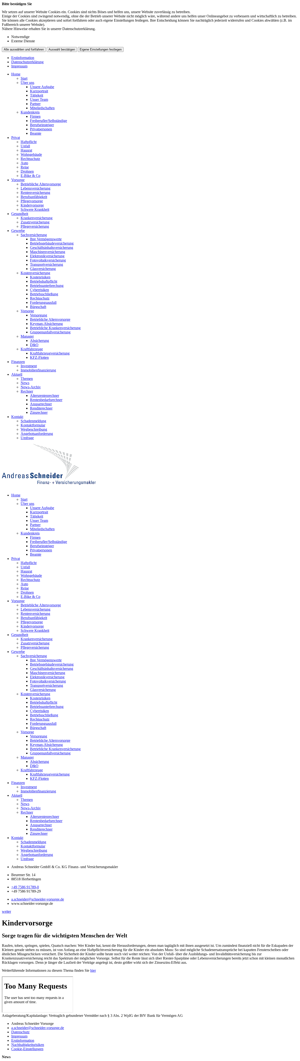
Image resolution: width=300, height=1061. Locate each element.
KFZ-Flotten (39, 357)
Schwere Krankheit (35, 209)
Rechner (27, 391)
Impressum (19, 66)
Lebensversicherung (35, 188)
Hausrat (26, 150)
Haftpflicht (29, 142)
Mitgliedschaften (42, 108)
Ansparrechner (41, 404)
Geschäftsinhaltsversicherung (51, 248)
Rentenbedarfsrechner (46, 400)
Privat (15, 138)
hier (93, 970)
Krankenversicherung (36, 218)
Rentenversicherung (35, 193)
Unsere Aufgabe (42, 87)
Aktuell (16, 374)
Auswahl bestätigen (62, 49)
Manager (27, 336)
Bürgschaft (38, 307)
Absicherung (39, 341)
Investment (29, 366)
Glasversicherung (43, 269)
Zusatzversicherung (35, 222)
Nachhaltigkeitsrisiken (27, 1045)
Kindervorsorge (32, 205)
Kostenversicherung (35, 273)
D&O (34, 345)
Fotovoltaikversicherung (48, 260)
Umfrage (27, 438)
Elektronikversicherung (47, 256)
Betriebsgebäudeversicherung (52, 243)
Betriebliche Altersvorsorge (41, 184)
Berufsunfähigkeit (34, 197)
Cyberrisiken (39, 290)
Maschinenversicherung (47, 252)
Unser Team (39, 99)
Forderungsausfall (43, 302)
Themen (27, 379)
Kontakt (17, 417)
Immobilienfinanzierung (38, 370)
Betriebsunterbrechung (47, 286)
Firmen (35, 116)
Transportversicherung (46, 264)
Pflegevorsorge (32, 201)
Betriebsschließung (44, 294)
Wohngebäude (31, 154)
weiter (6, 911)
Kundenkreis (30, 112)
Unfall (25, 146)
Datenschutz (20, 1032)
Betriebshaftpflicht (43, 281)
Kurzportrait (39, 91)
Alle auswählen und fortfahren (24, 49)
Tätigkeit (36, 95)
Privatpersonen (41, 129)
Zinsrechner (39, 412)
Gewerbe (18, 231)
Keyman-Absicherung (46, 324)
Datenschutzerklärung (27, 62)
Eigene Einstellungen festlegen (101, 49)
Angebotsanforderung (37, 434)
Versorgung (38, 315)
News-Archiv (31, 387)
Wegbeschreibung (34, 429)
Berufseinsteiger (42, 125)
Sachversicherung (34, 235)
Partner (35, 104)
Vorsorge (18, 180)
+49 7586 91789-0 (25, 887)
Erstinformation (22, 58)
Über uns (27, 83)
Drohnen (27, 171)
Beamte (35, 133)
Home (15, 74)
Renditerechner (41, 408)
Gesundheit (19, 214)
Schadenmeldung (33, 421)
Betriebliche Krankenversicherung (55, 328)
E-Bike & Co (30, 176)
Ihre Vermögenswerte (46, 239)
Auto (24, 163)
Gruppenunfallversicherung (50, 332)
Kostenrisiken (40, 277)
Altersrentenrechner (44, 396)
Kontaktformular (33, 425)
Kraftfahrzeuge (32, 349)
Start (24, 78)
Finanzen (18, 362)
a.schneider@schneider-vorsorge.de (37, 899)
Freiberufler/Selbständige (48, 121)
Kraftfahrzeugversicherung (50, 353)
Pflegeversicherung (35, 226)
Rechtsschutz (30, 159)
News (25, 383)
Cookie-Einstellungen (27, 1049)
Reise (25, 167)
